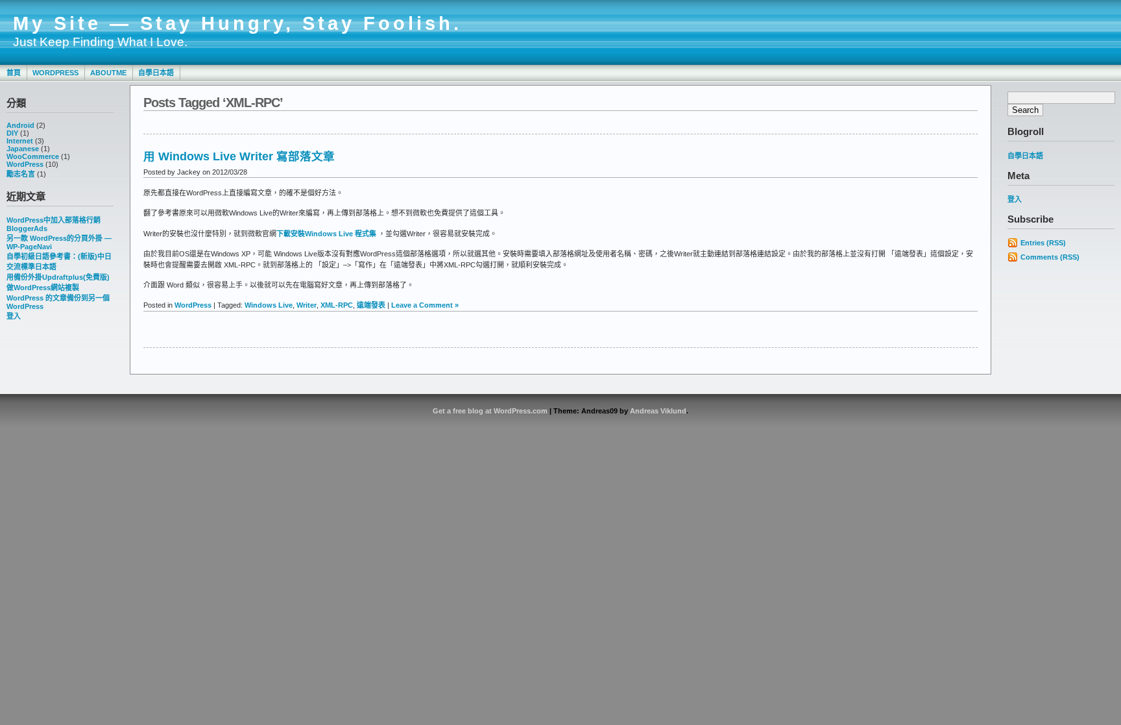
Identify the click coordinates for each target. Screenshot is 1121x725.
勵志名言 (20, 174)
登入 (13, 316)
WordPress (55, 73)
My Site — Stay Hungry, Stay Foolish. (237, 23)
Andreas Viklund (658, 411)
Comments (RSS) (1049, 257)
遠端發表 (371, 305)
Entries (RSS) (1043, 243)
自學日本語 (156, 73)
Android (20, 125)
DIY (12, 133)
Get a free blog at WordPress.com (490, 411)
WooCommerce (32, 156)
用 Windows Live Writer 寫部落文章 (239, 156)
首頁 (13, 73)
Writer (306, 305)
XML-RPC (336, 305)
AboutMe (108, 73)
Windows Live (269, 305)
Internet (19, 141)
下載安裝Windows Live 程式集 (326, 234)
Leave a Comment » (425, 305)
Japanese (22, 149)
